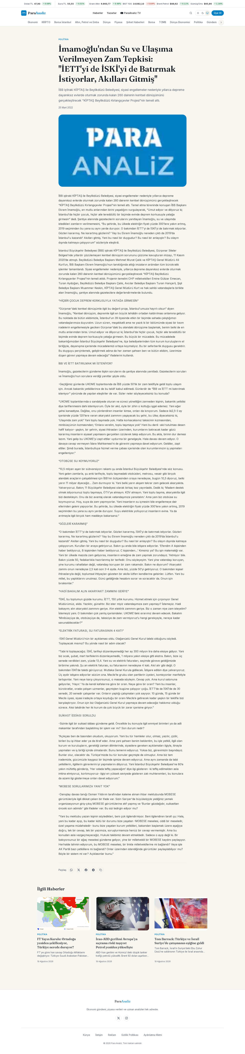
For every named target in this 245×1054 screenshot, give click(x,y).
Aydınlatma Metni (153, 1034)
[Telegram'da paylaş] (93, 870)
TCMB (162, 22)
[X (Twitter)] (119, 1018)
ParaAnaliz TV (132, 13)
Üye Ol (218, 13)
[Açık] (198, 13)
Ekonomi (33, 22)
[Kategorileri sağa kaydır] (221, 22)
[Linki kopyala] (101, 870)
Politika (198, 22)
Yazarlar (111, 13)
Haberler (98, 13)
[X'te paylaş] (79, 870)
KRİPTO (46, 22)
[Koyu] (202, 13)
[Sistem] (207, 13)
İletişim (99, 1034)
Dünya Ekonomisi (180, 22)
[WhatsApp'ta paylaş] (71, 870)
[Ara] (191, 13)
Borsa (151, 22)
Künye (86, 1034)
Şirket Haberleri (135, 22)
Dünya (106, 22)
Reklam (112, 1034)
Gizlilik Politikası (129, 1034)
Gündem (211, 22)
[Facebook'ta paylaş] (86, 870)
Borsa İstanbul (62, 22)
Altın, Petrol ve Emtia (87, 22)
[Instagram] (127, 1018)
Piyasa (118, 22)
